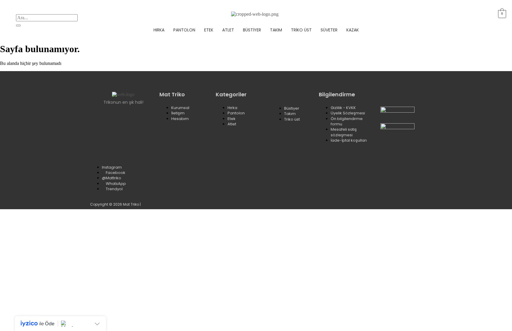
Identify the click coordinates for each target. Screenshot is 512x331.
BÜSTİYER (252, 30)
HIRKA (158, 30)
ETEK (208, 30)
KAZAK (352, 30)
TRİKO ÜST (301, 30)
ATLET (228, 30)
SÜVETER (329, 30)
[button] (470, 14)
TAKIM (276, 30)
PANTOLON (184, 30)
